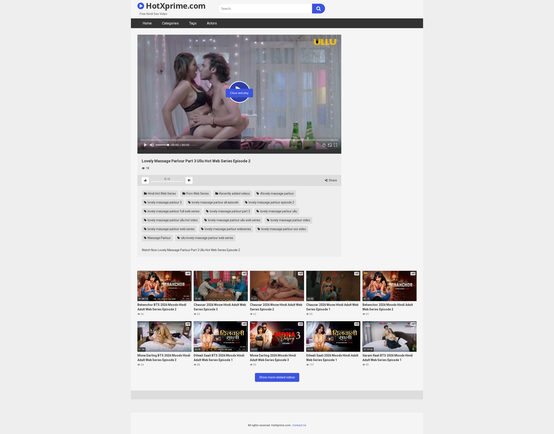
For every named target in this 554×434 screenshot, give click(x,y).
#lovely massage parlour (276, 193)
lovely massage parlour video (290, 220)
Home (147, 23)
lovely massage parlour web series (171, 229)
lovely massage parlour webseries (227, 229)
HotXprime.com (175, 5)
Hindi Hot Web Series (161, 193)
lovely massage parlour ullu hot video (172, 220)
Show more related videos (277, 377)
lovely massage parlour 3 (164, 202)
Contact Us (299, 425)
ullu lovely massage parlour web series (206, 238)
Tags (192, 23)
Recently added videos (234, 193)
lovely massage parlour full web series (173, 211)
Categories (170, 23)
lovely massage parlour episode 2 (271, 202)
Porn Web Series (197, 193)
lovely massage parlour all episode (214, 202)
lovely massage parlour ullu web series (233, 220)
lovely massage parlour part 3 (229, 211)
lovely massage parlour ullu (278, 211)
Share (332, 180)
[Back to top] (539, 420)
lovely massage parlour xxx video (283, 229)
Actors (212, 23)
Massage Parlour (159, 238)
